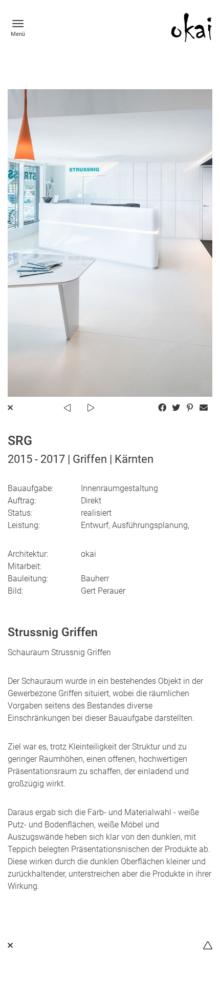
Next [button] (90, 408)
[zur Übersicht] (10, 945)
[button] (162, 408)
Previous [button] (67, 408)
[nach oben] (207, 945)
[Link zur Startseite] (191, 27)
